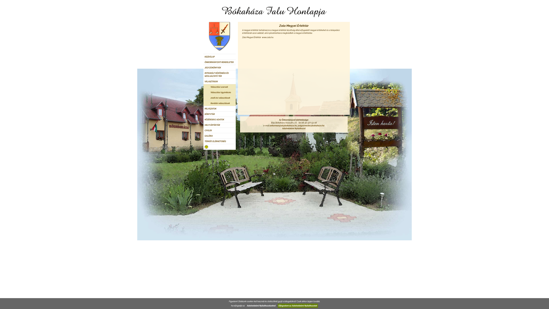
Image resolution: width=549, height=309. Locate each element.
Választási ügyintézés (221, 92)
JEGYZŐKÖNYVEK (213, 68)
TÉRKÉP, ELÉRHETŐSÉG (215, 141)
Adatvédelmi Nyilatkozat (294, 128)
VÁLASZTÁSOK (211, 81)
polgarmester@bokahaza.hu (311, 125)
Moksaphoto (343, 133)
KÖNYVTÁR (210, 114)
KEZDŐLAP (210, 57)
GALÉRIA (209, 136)
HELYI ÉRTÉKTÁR (212, 125)
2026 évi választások (220, 98)
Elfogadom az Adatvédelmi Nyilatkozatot (298, 306)
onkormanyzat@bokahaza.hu (283, 125)
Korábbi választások (220, 103)
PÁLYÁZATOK (210, 109)
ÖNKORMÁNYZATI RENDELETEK (219, 62)
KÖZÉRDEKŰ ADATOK (214, 119)
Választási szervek (219, 87)
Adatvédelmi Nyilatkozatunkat (261, 306)
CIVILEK (208, 130)
